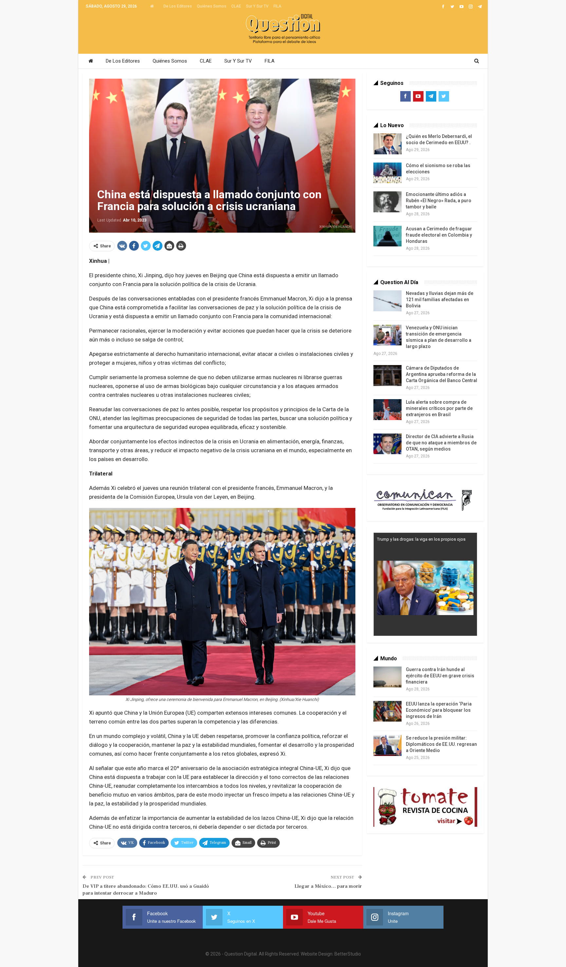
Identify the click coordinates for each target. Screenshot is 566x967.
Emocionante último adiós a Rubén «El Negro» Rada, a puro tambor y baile (438, 200)
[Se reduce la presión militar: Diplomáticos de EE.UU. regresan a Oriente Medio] (387, 745)
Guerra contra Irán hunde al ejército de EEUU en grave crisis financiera (440, 676)
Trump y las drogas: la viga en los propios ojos (421, 539)
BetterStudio (347, 954)
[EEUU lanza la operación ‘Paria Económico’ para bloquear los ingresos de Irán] (387, 711)
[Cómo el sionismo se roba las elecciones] (387, 173)
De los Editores (177, 6)
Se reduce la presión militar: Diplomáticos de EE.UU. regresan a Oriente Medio (441, 744)
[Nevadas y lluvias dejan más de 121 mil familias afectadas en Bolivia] (387, 300)
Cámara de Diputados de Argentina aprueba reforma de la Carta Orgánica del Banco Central (441, 374)
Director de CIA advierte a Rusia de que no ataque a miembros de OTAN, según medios (441, 443)
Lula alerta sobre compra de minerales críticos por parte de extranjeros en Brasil (439, 408)
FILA (277, 6)
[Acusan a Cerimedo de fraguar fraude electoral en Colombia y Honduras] (387, 236)
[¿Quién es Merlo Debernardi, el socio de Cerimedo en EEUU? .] (387, 143)
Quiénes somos (211, 6)
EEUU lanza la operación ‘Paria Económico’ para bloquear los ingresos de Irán (439, 710)
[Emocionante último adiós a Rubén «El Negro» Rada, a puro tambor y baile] (387, 201)
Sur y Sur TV (257, 6)
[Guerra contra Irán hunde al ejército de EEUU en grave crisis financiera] (387, 677)
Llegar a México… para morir (328, 886)
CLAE (236, 6)
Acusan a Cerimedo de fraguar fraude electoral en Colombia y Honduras (439, 235)
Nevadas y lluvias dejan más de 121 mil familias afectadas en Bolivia (439, 299)
